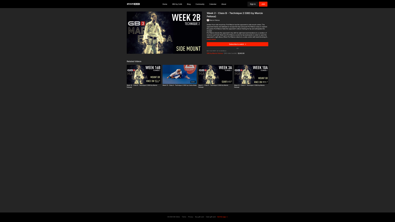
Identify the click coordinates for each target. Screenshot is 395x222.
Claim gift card (211, 217)
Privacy (190, 217)
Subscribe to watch (236, 44)
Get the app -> (222, 217)
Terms (184, 217)
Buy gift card (199, 217)
